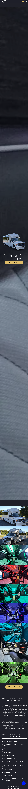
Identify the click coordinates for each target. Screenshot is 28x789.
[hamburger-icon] (23, 1)
